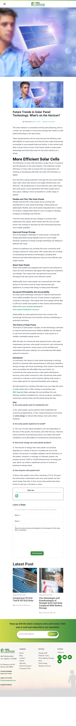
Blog (21, 656)
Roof (40, 661)
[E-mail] (16, 496)
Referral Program (25, 666)
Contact (22, 658)
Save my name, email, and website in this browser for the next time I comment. (37, 529)
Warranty (22, 663)
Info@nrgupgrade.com (8, 680)
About (21, 653)
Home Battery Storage (46, 658)
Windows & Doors (44, 666)
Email (18, 521)
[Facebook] (70, 657)
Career (21, 661)
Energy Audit (42, 653)
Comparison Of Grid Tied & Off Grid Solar (23, 599)
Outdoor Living (43, 656)
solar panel (51, 121)
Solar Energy (42, 663)
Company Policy (25, 668)
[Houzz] (59, 661)
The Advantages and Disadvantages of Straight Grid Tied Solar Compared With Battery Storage (51, 603)
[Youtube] (65, 657)
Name (18, 515)
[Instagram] (59, 657)
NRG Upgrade (18, 392)
